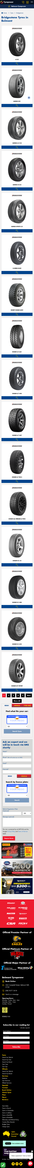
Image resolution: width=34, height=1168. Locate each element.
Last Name (6, 1040)
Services (5, 1076)
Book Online (6, 1090)
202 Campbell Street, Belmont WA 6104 (17, 986)
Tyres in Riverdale (7, 1117)
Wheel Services (6, 1083)
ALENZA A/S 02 (17, 143)
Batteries (4, 1078)
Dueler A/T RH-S (17, 477)
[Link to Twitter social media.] (20, 1164)
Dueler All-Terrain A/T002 (17, 519)
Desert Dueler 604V (17, 310)
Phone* (12, 757)
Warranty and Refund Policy (10, 1120)
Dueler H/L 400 (17, 602)
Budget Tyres (6, 1124)
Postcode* (6, 769)
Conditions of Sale (23, 1159)
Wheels (5, 1069)
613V (17, 59)
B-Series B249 (17, 268)
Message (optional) (8, 817)
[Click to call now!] (23, 2)
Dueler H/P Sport (17, 686)
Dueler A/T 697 (17, 435)
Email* (5, 763)
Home (5, 13)
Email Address (7, 1031)
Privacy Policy (11, 831)
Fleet (4, 1095)
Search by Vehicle (7, 1057)
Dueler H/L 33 (17, 560)
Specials (5, 1085)
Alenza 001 (17, 101)
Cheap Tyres (6, 1127)
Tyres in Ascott (6, 1108)
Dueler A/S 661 (17, 352)
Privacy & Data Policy (12, 1159)
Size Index (5, 1106)
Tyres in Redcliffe (7, 1115)
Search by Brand (7, 1062)
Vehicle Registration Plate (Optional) (10, 810)
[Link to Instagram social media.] (17, 1164)
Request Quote (8, 838)
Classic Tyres (6, 1092)
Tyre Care (5, 1064)
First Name (6, 1036)
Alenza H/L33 (17, 185)
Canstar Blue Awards (8, 1122)
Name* (5, 751)
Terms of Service (23, 831)
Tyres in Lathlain (7, 1113)
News (4, 1097)
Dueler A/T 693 (17, 393)
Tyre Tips (4, 1067)
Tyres (4, 1055)
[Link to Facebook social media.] (13, 1164)
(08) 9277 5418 (11, 991)
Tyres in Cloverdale (8, 1110)
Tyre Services (6, 1081)
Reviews (5, 1100)
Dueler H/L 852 (17, 644)
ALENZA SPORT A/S (17, 226)
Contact (5, 1088)
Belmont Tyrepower (18, 6)
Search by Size (6, 1060)
